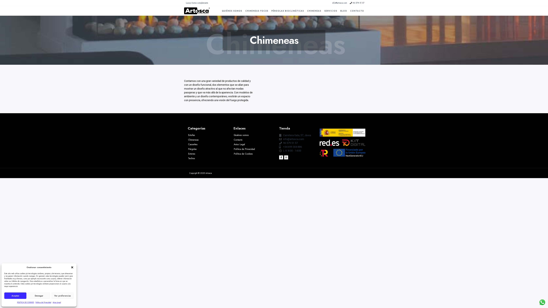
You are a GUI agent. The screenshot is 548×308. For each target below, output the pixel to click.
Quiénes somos (232, 10)
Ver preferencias (62, 295)
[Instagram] (286, 157)
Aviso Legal (57, 302)
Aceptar (15, 295)
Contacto (357, 10)
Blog (343, 10)
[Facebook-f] (281, 157)
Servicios (330, 10)
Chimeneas (314, 10)
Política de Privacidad (43, 302)
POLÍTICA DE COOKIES (25, 302)
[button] (72, 267)
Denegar (39, 295)
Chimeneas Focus (256, 10)
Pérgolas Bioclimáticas (287, 10)
